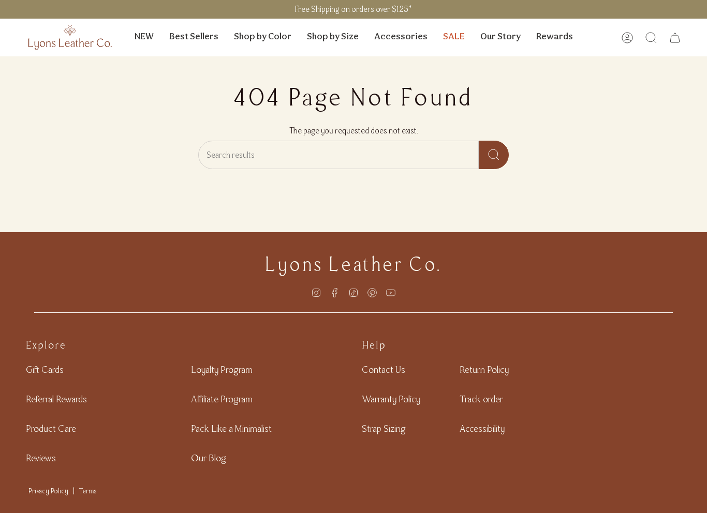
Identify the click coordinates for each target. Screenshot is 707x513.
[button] (262, 37)
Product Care (51, 428)
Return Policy (484, 369)
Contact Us (383, 369)
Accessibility (482, 428)
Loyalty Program (222, 369)
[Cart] (675, 38)
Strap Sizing (384, 428)
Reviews (41, 458)
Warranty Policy (391, 399)
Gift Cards (45, 369)
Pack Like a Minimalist (231, 428)
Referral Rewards (56, 399)
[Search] (494, 155)
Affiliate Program (222, 399)
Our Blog (208, 458)
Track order (481, 399)
